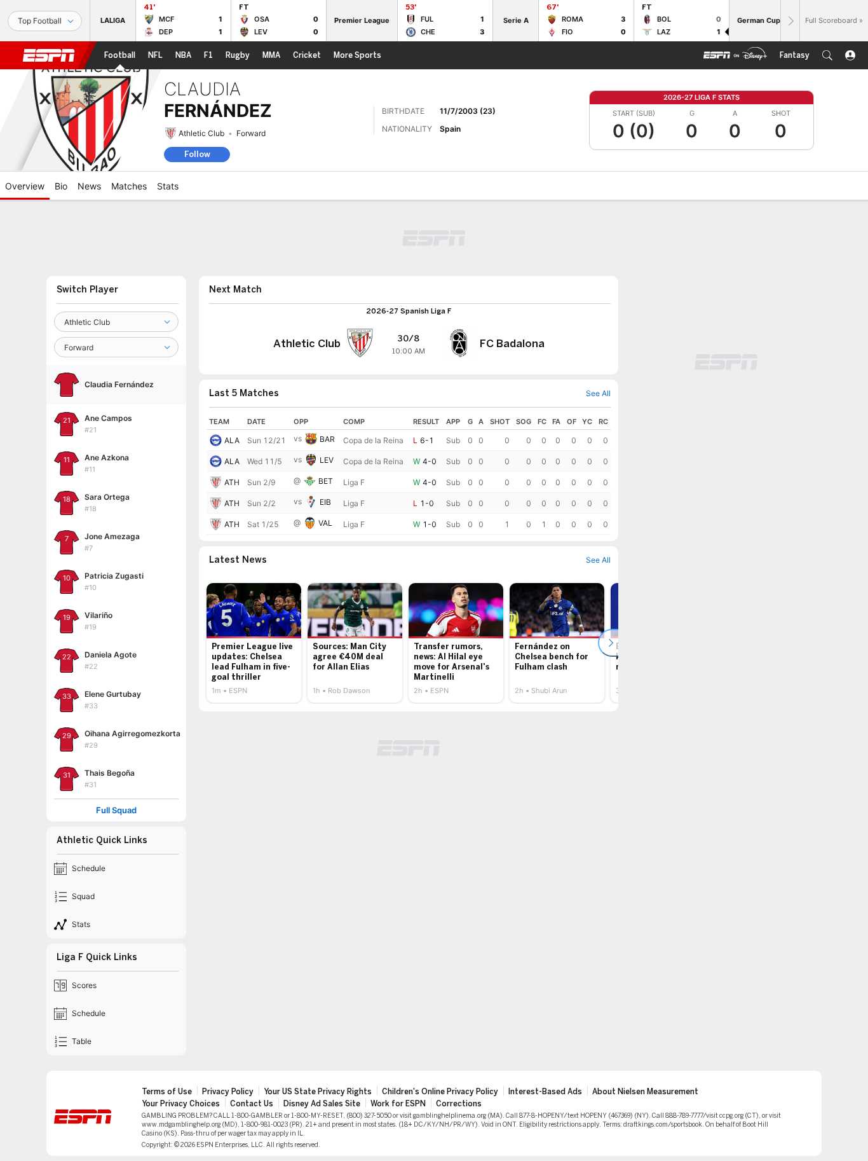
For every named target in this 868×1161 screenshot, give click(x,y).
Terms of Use (167, 1091)
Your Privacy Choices (181, 1103)
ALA (232, 440)
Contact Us (251, 1103)
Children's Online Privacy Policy (440, 1091)
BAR (327, 439)
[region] (409, 474)
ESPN (49, 55)
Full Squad (116, 810)
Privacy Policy (228, 1091)
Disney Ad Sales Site (321, 1103)
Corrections (459, 1103)
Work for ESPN (398, 1103)
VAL (325, 523)
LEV (327, 460)
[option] (254, 643)
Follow (197, 154)
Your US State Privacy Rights (318, 1091)
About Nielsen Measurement (645, 1091)
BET (325, 481)
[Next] (789, 20)
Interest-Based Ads (545, 1091)
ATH (232, 482)
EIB (325, 502)
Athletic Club (201, 133)
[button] (827, 55)
